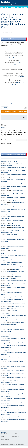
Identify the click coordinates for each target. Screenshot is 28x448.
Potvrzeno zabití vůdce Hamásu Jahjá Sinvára (15, 387)
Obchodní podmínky (5, 439)
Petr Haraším (9, 269)
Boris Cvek (9, 296)
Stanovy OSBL (14, 433)
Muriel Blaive (9, 306)
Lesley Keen (9, 177)
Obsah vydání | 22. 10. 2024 (9, 161)
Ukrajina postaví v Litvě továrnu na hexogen (15, 393)
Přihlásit (3, 127)
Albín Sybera (9, 227)
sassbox (13, 177)
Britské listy (11, 3)
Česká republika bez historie (12, 290)
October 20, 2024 (17, 63)
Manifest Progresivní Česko (12, 234)
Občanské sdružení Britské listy (14, 443)
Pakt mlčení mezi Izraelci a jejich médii (14, 200)
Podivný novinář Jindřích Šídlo (12, 356)
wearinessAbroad (15, 333)
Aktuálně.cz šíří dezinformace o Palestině (15, 274)
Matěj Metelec (9, 190)
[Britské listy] (14, 39)
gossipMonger (14, 310)
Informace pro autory (15, 436)
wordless (13, 364)
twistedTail (14, 250)
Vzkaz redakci (14, 435)
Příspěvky (13, 437)
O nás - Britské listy (4, 433)
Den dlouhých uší (15, 269)
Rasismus (5, 103)
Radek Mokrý (9, 202)
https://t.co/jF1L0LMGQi (14, 57)
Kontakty (3, 435)
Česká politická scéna (13, 103)
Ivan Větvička (9, 223)
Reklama (3, 437)
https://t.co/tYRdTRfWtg (18, 77)
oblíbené (24, 140)
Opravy (2, 436)
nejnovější (19, 140)
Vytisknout (5, 107)
